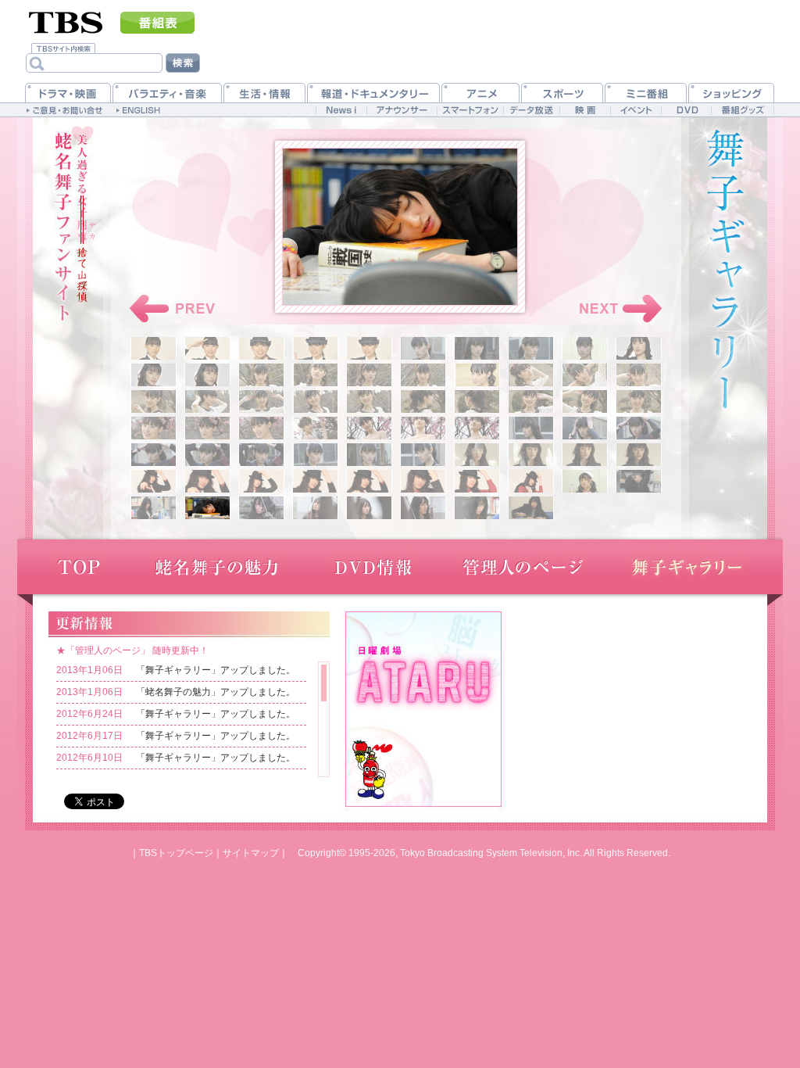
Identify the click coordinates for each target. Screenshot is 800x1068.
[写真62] (207, 507)
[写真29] (585, 401)
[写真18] (531, 375)
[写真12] (207, 375)
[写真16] (423, 375)
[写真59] (585, 481)
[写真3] (261, 348)
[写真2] (207, 348)
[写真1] (153, 348)
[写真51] (153, 481)
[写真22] (207, 401)
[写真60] (639, 481)
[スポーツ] (562, 92)
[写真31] (153, 428)
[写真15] (369, 375)
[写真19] (585, 375)
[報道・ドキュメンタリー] (373, 92)
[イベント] (635, 109)
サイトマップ (251, 853)
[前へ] (174, 308)
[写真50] (639, 454)
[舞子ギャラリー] (686, 566)
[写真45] (369, 454)
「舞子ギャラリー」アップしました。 (215, 670)
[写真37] (477, 428)
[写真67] (477, 507)
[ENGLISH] (140, 109)
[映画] (584, 109)
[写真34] (315, 428)
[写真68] (531, 507)
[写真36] (423, 428)
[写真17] (477, 375)
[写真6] (423, 348)
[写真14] (315, 375)
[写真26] (423, 401)
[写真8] (531, 348)
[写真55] (369, 481)
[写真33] (261, 428)
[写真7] (477, 348)
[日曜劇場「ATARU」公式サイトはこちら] (423, 707)
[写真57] (477, 481)
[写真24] (315, 401)
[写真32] (207, 428)
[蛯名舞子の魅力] (216, 566)
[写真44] (315, 454)
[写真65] (369, 507)
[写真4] (315, 348)
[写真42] (207, 454)
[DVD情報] (373, 566)
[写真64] (315, 507)
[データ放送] (531, 109)
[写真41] (153, 454)
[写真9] (585, 348)
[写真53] (261, 481)
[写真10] (639, 348)
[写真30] (639, 401)
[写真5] (369, 348)
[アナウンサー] (401, 109)
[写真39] (585, 428)
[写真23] (261, 401)
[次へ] (617, 308)
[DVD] (686, 109)
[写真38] (531, 428)
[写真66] (423, 507)
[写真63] (261, 507)
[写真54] (315, 481)
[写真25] (369, 401)
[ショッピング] (731, 92)
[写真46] (423, 454)
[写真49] (585, 454)
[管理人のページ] (522, 566)
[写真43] (261, 454)
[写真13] (261, 375)
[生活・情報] (264, 92)
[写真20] (639, 375)
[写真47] (477, 454)
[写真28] (531, 401)
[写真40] (639, 428)
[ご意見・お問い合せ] (66, 109)
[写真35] (369, 428)
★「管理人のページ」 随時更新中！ (132, 650)
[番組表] (157, 23)
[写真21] (153, 401)
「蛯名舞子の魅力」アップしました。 (215, 691)
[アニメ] (480, 92)
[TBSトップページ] (66, 21)
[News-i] (341, 109)
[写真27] (477, 401)
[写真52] (207, 481)
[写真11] (153, 375)
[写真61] (153, 507)
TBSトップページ (176, 853)
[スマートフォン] (470, 109)
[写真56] (423, 481)
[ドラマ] (68, 92)
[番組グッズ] (742, 109)
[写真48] (531, 454)
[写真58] (531, 481)
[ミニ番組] (646, 92)
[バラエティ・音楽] (167, 92)
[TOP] (77, 566)
